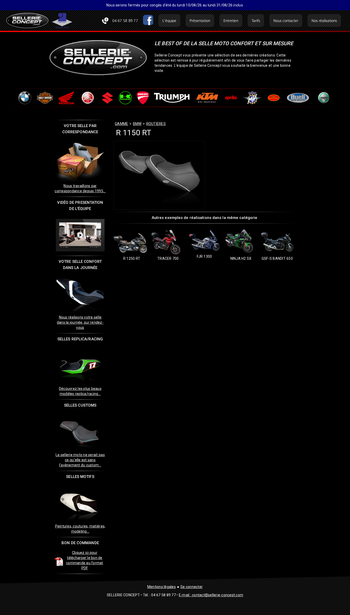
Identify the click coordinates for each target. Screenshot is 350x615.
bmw (137, 124)
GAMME (121, 124)
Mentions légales (161, 587)
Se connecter (191, 587)
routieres (156, 124)
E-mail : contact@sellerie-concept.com (211, 595)
